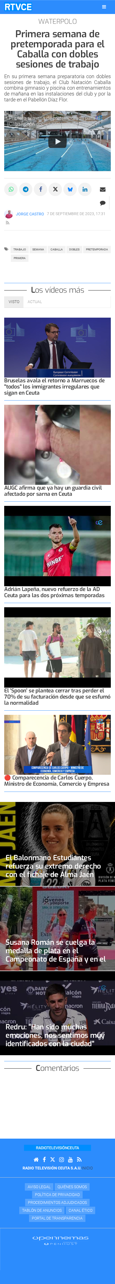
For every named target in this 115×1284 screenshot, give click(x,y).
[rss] (7, 222)
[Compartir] (11, 189)
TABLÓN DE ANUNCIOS (42, 1210)
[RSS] (79, 1160)
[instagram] (61, 1160)
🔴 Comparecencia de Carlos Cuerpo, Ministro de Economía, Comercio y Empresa (56, 780)
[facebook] (44, 1160)
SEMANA (38, 249)
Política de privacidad (57, 1194)
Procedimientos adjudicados (57, 1202)
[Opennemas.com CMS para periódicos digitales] (60, 1240)
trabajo (19, 249)
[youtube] (70, 1160)
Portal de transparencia (57, 1218)
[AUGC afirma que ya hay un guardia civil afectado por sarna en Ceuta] (57, 445)
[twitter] (52, 1160)
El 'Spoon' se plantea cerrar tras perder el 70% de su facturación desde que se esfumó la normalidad (57, 696)
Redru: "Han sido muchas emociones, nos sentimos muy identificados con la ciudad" (55, 1035)
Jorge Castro (30, 214)
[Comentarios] (102, 203)
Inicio (87, 1168)
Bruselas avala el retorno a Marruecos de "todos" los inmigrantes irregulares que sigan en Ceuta (54, 386)
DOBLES (74, 249)
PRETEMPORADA (97, 249)
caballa (57, 249)
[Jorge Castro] (8, 214)
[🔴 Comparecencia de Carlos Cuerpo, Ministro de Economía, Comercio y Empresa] (57, 745)
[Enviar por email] (102, 189)
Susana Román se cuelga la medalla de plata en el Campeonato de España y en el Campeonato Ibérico (56, 955)
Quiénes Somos (72, 1187)
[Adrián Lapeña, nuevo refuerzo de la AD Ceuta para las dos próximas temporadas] (57, 546)
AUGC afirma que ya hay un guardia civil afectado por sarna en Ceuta (53, 490)
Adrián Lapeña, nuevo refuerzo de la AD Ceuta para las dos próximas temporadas (54, 592)
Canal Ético (80, 1210)
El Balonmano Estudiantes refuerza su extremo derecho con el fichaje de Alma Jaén (53, 866)
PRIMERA (20, 258)
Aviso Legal (39, 1187)
